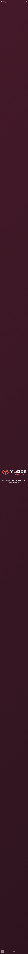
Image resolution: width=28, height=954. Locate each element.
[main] (14, 481)
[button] (1, 2)
